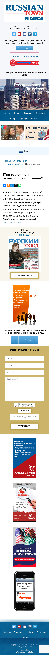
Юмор (12, 118)
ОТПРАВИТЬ (24, 426)
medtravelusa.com (12, 223)
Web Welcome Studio (24, 652)
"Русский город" (12, 164)
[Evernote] (19, 185)
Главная (6, 113)
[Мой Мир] (12, 185)
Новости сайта (32, 164)
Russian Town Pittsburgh (15, 161)
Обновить (24, 410)
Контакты (35, 118)
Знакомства (41, 113)
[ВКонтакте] (4, 185)
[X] (16, 185)
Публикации (27, 113)
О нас (16, 113)
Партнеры (23, 118)
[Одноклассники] (8, 185)
